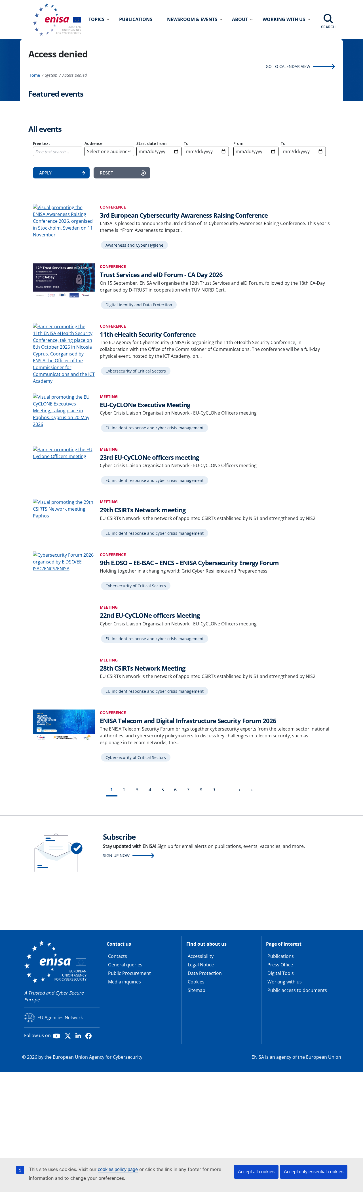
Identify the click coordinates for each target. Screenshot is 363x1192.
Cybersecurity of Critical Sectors (135, 371)
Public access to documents (297, 990)
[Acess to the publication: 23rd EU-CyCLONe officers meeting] (64, 452)
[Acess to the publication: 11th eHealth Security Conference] (64, 353)
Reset (106, 173)
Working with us (284, 982)
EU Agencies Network (60, 1017)
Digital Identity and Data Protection (138, 304)
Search (328, 27)
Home (34, 75)
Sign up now (116, 855)
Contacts (117, 956)
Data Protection (205, 973)
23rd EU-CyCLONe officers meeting (149, 457)
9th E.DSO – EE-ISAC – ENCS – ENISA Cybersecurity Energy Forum (189, 562)
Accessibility (201, 956)
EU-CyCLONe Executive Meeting (145, 404)
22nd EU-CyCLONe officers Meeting (150, 615)
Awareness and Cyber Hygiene (134, 245)
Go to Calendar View (288, 66)
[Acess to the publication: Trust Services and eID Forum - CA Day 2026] (64, 280)
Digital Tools (280, 973)
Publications (135, 19)
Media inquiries (124, 982)
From (238, 143)
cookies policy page (118, 1169)
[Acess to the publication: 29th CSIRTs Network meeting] (64, 508)
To (186, 143)
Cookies (196, 982)
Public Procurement (129, 973)
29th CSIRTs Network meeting (142, 509)
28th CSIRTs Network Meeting (142, 668)
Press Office (280, 965)
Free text (41, 143)
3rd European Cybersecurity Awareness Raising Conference (184, 215)
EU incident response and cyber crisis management (154, 427)
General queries (125, 965)
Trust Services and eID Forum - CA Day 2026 (161, 274)
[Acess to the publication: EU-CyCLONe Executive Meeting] (64, 410)
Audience (93, 143)
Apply (45, 173)
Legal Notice (201, 965)
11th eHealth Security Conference (148, 334)
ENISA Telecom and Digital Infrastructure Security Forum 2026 (188, 720)
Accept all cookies (256, 1171)
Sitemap (196, 990)
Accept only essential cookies (313, 1171)
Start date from (151, 143)
